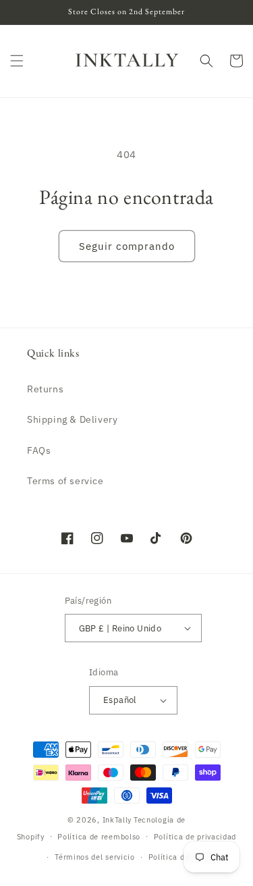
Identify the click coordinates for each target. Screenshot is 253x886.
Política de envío (180, 857)
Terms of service (65, 481)
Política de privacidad (195, 836)
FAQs (39, 450)
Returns (45, 389)
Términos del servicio (95, 857)
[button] (17, 61)
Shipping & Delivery (72, 419)
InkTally (117, 820)
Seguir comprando (127, 246)
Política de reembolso (98, 836)
